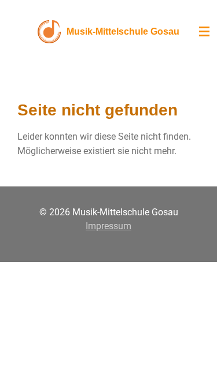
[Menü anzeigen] (204, 31)
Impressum (108, 225)
